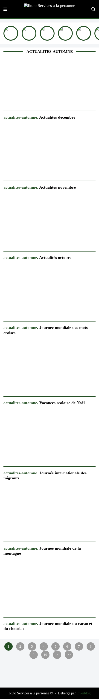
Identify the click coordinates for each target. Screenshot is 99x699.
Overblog (83, 693)
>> (69, 655)
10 (45, 655)
